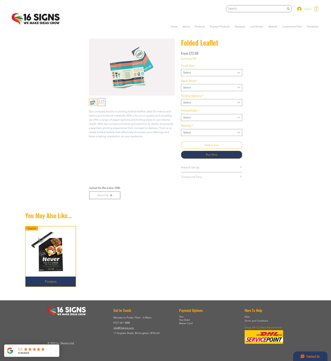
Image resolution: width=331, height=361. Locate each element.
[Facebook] (322, 177)
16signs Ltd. (67, 342)
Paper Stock (189, 80)
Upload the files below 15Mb (104, 188)
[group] (165, 256)
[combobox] (211, 72)
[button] (316, 8)
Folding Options (192, 95)
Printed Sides (190, 110)
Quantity (187, 125)
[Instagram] (322, 184)
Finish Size (188, 65)
